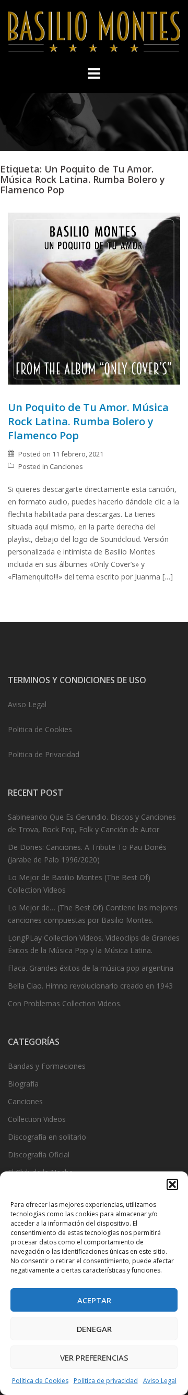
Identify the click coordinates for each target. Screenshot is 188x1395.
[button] (172, 1184)
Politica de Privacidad (43, 754)
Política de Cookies (40, 1380)
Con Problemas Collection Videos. (65, 1003)
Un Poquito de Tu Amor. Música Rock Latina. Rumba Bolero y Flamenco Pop (88, 421)
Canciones (66, 466)
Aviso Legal (160, 1380)
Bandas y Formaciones (47, 1066)
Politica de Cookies (40, 729)
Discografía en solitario (47, 1137)
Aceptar (94, 1300)
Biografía (23, 1084)
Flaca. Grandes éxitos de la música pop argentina (90, 968)
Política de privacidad (106, 1380)
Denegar (94, 1329)
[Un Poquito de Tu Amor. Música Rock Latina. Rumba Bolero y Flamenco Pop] (94, 298)
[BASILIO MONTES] (94, 34)
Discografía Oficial (38, 1154)
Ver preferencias (94, 1357)
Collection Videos (37, 1119)
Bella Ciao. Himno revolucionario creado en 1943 (90, 986)
